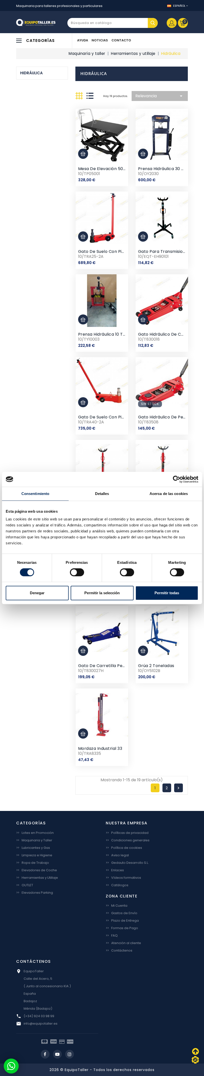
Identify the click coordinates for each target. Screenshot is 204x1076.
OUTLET (24, 885)
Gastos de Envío (121, 913)
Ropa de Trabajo (32, 862)
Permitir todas (166, 593)
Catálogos (117, 885)
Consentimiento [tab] (35, 493)
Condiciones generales (128, 840)
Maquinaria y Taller (34, 840)
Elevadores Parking (34, 892)
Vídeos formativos (123, 877)
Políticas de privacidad (127, 832)
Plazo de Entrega (122, 920)
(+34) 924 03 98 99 (39, 1016)
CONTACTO (121, 40)
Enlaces (115, 870)
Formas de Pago (122, 928)
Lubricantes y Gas (33, 847)
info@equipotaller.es (40, 1023)
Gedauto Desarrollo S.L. (127, 862)
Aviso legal (117, 855)
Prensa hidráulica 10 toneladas (110, 334)
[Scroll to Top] (195, 1060)
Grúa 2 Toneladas (156, 666)
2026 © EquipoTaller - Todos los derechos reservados (102, 1069)
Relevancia (159, 96)
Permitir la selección (102, 593)
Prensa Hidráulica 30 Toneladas (170, 169)
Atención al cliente (123, 943)
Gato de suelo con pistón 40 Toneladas (119, 417)
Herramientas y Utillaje (37, 877)
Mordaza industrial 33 (100, 748)
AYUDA (82, 40)
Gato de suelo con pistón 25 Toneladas (119, 251)
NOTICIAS (100, 40)
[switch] (77, 572)
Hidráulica (31, 73)
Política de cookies (124, 847)
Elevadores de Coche (36, 870)
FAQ (112, 935)
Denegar (37, 593)
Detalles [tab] (102, 493)
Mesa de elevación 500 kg (105, 169)
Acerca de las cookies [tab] (169, 493)
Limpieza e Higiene (34, 855)
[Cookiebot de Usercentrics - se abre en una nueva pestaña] (176, 479)
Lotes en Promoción (35, 832)
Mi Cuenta (116, 905)
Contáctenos (119, 950)
